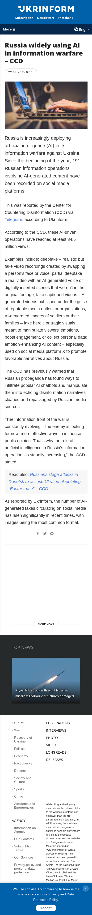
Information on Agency (25, 829)
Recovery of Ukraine (23, 739)
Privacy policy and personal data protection (27, 868)
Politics (19, 749)
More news (46, 624)
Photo (52, 738)
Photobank (65, 18)
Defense (20, 771)
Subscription (24, 18)
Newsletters (45, 18)
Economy (21, 756)
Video (51, 745)
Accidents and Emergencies (24, 805)
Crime (18, 796)
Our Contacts (24, 839)
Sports (19, 789)
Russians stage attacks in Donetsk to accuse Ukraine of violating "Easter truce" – (44, 481)
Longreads (56, 752)
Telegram (13, 219)
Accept (46, 908)
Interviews (56, 730)
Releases (54, 760)
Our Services (23, 857)
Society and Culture (23, 780)
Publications (58, 723)
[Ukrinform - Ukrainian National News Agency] (46, 8)
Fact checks (23, 763)
